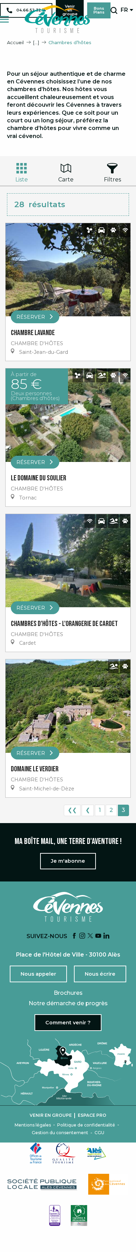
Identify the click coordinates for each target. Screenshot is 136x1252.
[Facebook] (74, 936)
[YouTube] (98, 936)
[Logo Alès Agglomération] (96, 1153)
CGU (99, 1133)
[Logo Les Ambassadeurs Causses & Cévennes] (54, 1215)
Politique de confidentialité (86, 1125)
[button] (114, 10)
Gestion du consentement (60, 1133)
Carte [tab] (66, 179)
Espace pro (92, 1115)
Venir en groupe (51, 1115)
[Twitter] (90, 936)
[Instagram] (82, 936)
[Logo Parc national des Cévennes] (108, 1184)
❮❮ (72, 810)
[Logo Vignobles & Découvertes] (79, 1215)
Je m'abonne (68, 861)
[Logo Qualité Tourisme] (64, 1153)
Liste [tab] (21, 179)
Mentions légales (33, 1125)
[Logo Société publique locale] (42, 1184)
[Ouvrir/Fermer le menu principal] (4, 19)
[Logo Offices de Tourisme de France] (36, 1153)
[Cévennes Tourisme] (57, 19)
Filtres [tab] (112, 179)
